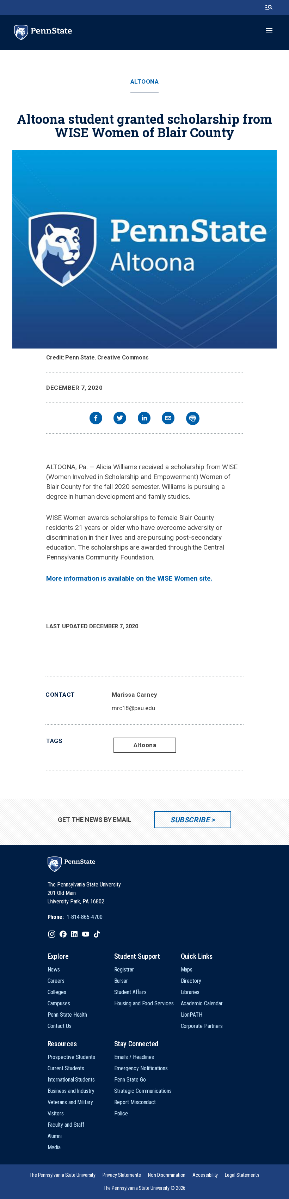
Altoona (144, 81)
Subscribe (189, 820)
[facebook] (96, 419)
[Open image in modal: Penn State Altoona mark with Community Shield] (144, 249)
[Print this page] (192, 418)
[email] (168, 419)
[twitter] (119, 419)
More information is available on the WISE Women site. (129, 578)
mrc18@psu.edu (133, 707)
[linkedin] (144, 419)
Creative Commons (123, 357)
